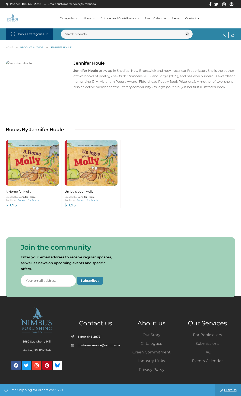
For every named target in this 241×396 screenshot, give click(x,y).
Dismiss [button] (230, 390)
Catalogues (151, 343)
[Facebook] (16, 365)
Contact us (95, 323)
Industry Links (151, 361)
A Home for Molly (18, 191)
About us (151, 323)
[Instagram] (36, 365)
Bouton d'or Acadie (28, 200)
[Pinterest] (47, 365)
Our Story (151, 335)
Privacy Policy (151, 369)
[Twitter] (26, 365)
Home (9, 47)
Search (187, 34)
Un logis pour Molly (79, 191)
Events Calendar (207, 361)
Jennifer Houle (27, 196)
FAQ (207, 352)
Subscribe (89, 280)
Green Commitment (151, 352)
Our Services (207, 323)
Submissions (207, 343)
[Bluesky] (57, 365)
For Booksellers (207, 335)
